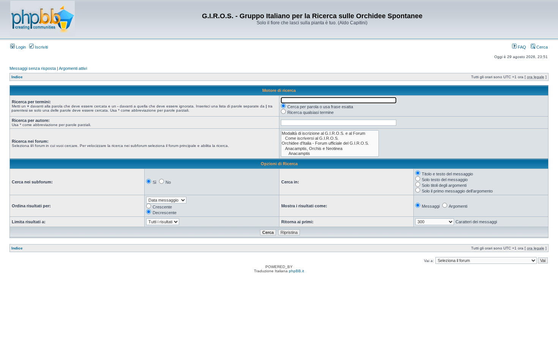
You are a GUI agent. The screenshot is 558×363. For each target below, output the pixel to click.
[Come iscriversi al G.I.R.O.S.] (330, 138)
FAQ (521, 47)
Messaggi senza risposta (32, 68)
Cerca (541, 47)
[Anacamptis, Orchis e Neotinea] (330, 148)
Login (20, 47)
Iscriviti (41, 47)
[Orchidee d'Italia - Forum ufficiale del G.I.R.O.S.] (330, 143)
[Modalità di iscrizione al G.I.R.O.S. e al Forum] (330, 133)
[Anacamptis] (330, 153)
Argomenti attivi (73, 68)
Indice (17, 77)
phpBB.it (296, 271)
